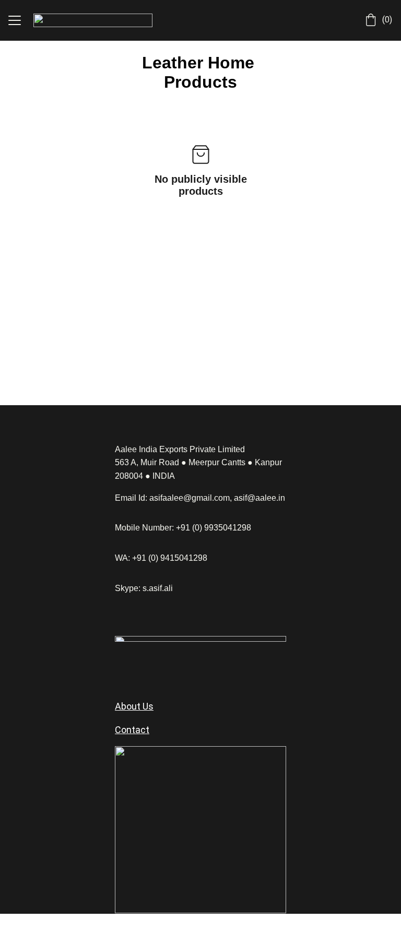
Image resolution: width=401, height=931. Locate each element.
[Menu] (14, 20)
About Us (134, 706)
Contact (132, 729)
